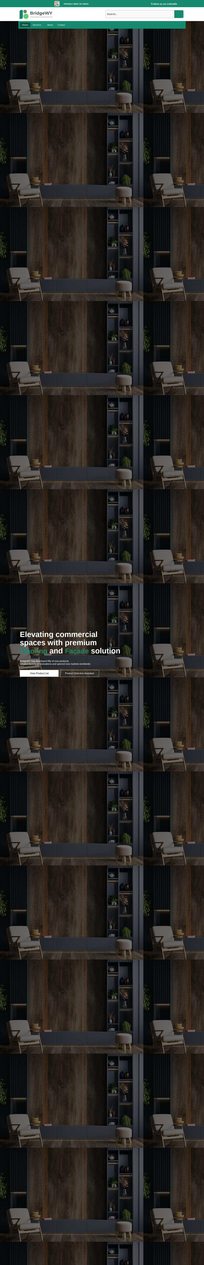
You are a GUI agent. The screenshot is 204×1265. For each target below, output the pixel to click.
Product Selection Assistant (79, 673)
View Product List (39, 673)
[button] (37, 25)
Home (25, 25)
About (50, 25)
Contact (61, 25)
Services (37, 25)
